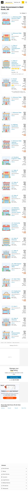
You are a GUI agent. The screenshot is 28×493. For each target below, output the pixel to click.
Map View (5, 13)
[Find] (23, 2)
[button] (26, 2)
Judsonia (3, 408)
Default (23, 13)
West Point (24, 408)
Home (2, 342)
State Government (15, 20)
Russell (16, 408)
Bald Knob (9, 342)
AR (5, 342)
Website (13, 21)
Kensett (9, 408)
